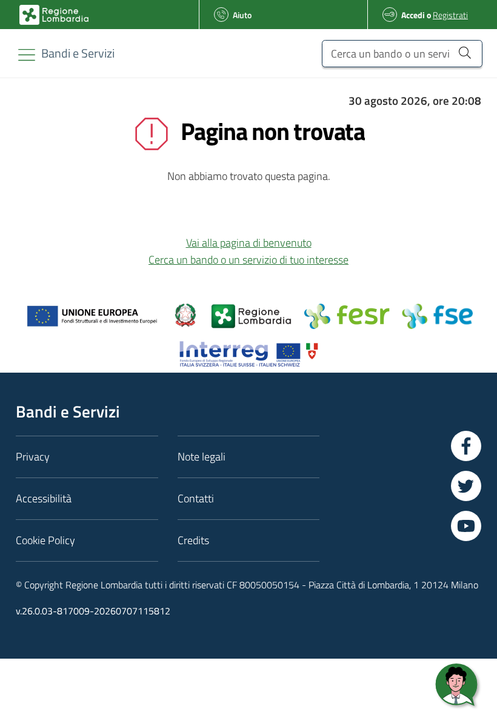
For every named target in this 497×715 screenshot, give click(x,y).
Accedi (413, 14)
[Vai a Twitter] (466, 486)
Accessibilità (44, 498)
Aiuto (242, 14)
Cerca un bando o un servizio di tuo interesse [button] (248, 259)
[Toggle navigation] (27, 55)
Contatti (196, 498)
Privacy (33, 456)
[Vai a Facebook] (466, 446)
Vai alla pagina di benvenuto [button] (249, 242)
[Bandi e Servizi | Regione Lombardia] (53, 15)
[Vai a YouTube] (466, 526)
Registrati (450, 14)
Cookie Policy (45, 540)
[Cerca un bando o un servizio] (464, 52)
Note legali (201, 456)
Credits (193, 540)
